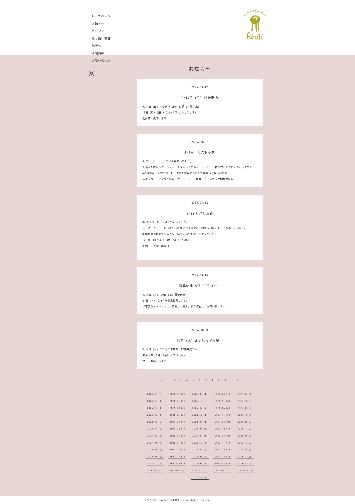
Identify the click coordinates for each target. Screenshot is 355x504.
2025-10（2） (245, 400)
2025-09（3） (155, 407)
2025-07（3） (200, 407)
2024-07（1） (200, 421)
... (231, 380)
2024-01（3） (200, 428)
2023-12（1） (223, 428)
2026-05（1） (200, 393)
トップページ (101, 16)
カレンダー (99, 31)
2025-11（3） (223, 400)
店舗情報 (98, 53)
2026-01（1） (178, 400)
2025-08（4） (178, 407)
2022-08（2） (178, 449)
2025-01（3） (178, 414)
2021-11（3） (245, 456)
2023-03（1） (155, 442)
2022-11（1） (223, 442)
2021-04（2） (154, 470)
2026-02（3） (155, 400)
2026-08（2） (155, 393)
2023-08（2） (178, 435)
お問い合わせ (101, 60)
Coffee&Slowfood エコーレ (169, 499)
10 (225, 380)
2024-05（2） (245, 421)
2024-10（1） (245, 414)
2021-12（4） (223, 456)
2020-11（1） (200, 477)
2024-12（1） (200, 414)
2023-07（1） (200, 435)
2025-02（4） (155, 414)
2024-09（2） (155, 421)
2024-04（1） (155, 428)
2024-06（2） (223, 421)
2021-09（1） (178, 463)
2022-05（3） (223, 449)
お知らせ (98, 23)
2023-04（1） (245, 435)
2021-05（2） (245, 463)
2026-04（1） (223, 393)
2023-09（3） (155, 435)
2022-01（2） (200, 456)
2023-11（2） (245, 428)
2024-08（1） (178, 421)
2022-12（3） (200, 442)
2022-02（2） (178, 456)
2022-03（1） (155, 456)
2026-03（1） (245, 393)
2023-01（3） (178, 442)
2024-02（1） (178, 428)
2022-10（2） (245, 442)
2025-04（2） (245, 407)
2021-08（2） (200, 463)
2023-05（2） (223, 435)
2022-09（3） (155, 449)
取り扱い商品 (101, 38)
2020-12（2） (246, 470)
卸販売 (96, 46)
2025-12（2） (200, 400)
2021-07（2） (223, 463)
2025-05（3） (223, 407)
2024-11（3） (223, 414)
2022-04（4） (245, 449)
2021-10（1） (155, 463)
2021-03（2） (177, 470)
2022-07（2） (200, 449)
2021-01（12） (223, 470)
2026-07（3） (178, 393)
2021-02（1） (200, 470)
